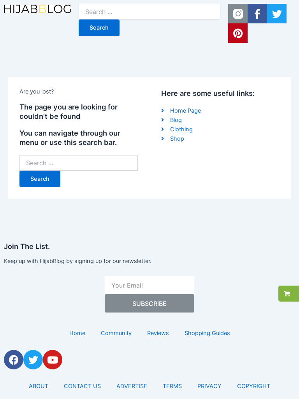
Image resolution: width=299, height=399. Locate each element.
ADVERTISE (131, 386)
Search (99, 27)
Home (77, 333)
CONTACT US (82, 386)
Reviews (158, 333)
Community (116, 333)
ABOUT (38, 386)
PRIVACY (209, 386)
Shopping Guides (207, 333)
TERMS (172, 386)
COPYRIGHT (253, 386)
